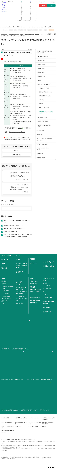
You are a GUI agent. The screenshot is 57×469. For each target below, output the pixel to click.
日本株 (11, 30)
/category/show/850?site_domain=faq (54, 72)
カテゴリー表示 (4, 34)
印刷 (31, 49)
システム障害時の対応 (6, 422)
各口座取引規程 (5, 418)
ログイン (51, 5)
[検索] (49, 2)
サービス (23, 26)
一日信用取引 (6, 293)
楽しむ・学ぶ (12, 26)
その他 (40, 153)
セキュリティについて (33, 418)
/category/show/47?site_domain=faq (54, 64)
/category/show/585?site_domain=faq (54, 52)
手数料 (18, 26)
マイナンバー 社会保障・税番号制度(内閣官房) (39, 379)
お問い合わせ (10, 1)
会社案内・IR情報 (26, 20)
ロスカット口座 (44, 107)
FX (24, 30)
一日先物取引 (44, 88)
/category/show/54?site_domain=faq (54, 126)
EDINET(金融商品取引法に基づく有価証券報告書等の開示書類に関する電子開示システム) (25, 410)
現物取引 (3, 281)
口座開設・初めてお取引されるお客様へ (44, 51)
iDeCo (40, 30)
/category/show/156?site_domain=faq (54, 84)
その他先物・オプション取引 (46, 112)
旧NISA (46, 294)
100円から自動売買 (35, 297)
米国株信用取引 (34, 283)
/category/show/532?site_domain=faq (54, 76)
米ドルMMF (42, 117)
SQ (41, 103)
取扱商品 (21, 34)
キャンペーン (35, 26)
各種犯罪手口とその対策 (20, 418)
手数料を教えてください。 (11, 231)
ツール (28, 26)
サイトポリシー (18, 426)
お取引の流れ (19, 303)
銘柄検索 (53, 2)
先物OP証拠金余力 (45, 95)
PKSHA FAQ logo (52, 467)
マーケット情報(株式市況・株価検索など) (21, 265)
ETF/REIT (19, 284)
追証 (41, 99)
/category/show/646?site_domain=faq (54, 139)
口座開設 (43, 5)
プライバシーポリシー (33, 426)
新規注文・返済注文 (45, 92)
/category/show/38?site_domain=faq (54, 144)
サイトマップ (47, 312)
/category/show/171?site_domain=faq (54, 131)
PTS (2, 303)
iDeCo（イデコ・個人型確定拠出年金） (44, 139)
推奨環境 (44, 426)
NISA (36, 30)
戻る (3, 49)
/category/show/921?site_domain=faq (54, 57)
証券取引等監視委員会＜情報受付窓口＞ (12, 379)
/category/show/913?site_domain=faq (54, 68)
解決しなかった (17, 154)
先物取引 (45, 283)
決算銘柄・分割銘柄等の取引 (44, 126)
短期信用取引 (6, 291)
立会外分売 (19, 282)
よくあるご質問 (18, 20)
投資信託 (20, 30)
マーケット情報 (42, 26)
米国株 (15, 30)
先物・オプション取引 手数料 (17, 132)
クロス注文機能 (20, 296)
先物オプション (30, 30)
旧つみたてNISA (48, 297)
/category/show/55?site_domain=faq (54, 149)
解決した (16, 150)
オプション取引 (47, 288)
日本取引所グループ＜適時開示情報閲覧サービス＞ (15, 349)
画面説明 (41, 157)
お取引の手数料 (43, 121)
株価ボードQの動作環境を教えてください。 (15, 228)
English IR (35, 20)
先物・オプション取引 (29, 34)
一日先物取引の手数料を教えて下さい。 (14, 225)
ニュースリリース (48, 262)
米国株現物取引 (34, 281)
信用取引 (3, 283)
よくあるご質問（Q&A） (14, 34)
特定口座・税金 (42, 144)
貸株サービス (5, 301)
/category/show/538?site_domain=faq (54, 135)
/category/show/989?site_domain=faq (54, 158)
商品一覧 (5, 30)
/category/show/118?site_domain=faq (54, 60)
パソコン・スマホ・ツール (43, 148)
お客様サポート (52, 26)
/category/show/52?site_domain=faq (54, 154)
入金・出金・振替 (42, 56)
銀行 (45, 30)
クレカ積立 (51, 30)
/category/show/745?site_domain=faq (54, 80)
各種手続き (41, 60)
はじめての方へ (4, 26)
